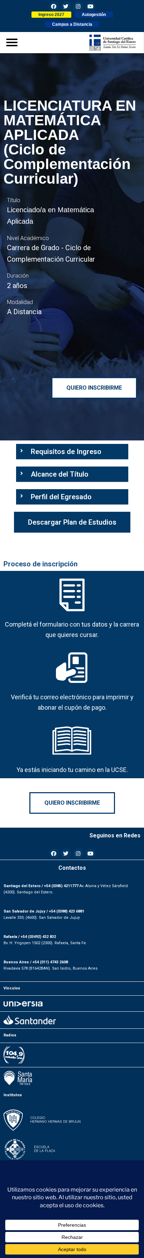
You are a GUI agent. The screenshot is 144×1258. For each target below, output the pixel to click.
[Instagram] (78, 6)
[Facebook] (54, 6)
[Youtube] (90, 6)
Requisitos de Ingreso (66, 451)
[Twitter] (66, 6)
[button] (51, 14)
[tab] (72, 452)
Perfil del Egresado (61, 497)
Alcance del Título (59, 474)
